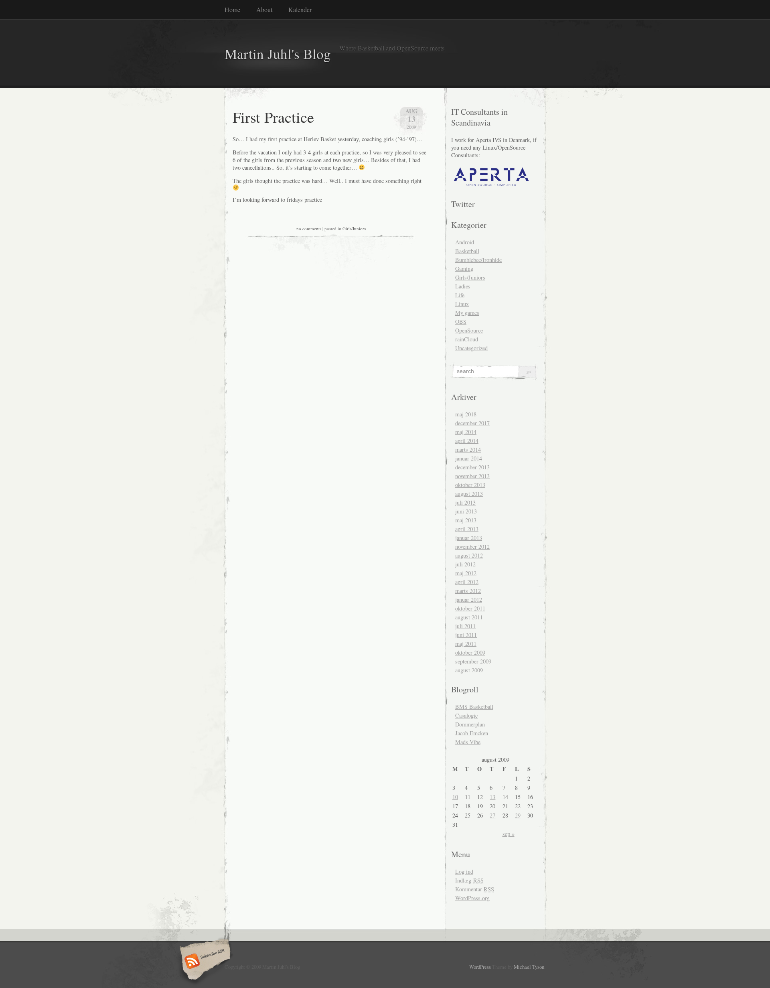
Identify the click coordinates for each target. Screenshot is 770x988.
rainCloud (466, 339)
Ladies (462, 286)
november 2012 (472, 546)
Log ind (464, 871)
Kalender (300, 9)
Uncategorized (471, 348)
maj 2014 (465, 432)
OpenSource (469, 330)
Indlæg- (469, 880)
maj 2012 (465, 573)
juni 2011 (466, 635)
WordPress (480, 966)
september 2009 (473, 661)
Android (464, 242)
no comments (308, 228)
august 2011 (469, 617)
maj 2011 (465, 643)
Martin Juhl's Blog (278, 53)
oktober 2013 (470, 485)
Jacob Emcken (471, 733)
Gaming (464, 268)
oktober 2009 (470, 652)
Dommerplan (470, 724)
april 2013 (466, 529)
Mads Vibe (467, 742)
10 (455, 797)
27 (492, 815)
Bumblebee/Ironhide (478, 260)
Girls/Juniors (354, 228)
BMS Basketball (474, 706)
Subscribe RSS (204, 962)
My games (467, 312)
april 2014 (466, 440)
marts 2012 (468, 590)
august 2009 (469, 670)
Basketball (467, 251)
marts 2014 (468, 449)
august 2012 (469, 555)
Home (232, 9)
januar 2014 (468, 458)
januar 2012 (468, 599)
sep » (509, 834)
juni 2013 (466, 511)
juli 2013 (465, 502)
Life (459, 295)
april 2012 (466, 582)
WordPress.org (472, 898)
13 (492, 797)
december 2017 (472, 423)
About (264, 9)
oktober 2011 (470, 608)
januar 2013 (468, 538)
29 (518, 815)
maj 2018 (465, 414)
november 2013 (472, 476)
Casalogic (466, 715)
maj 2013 (465, 520)
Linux (462, 304)
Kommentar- (474, 889)
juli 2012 (465, 564)
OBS (460, 321)
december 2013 (472, 467)
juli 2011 (465, 626)
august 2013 (469, 493)
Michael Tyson (529, 966)
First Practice (273, 116)
